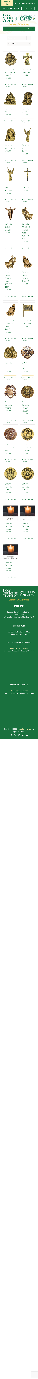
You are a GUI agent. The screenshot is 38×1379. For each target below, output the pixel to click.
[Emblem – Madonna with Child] (10, 58)
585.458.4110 (15, 648)
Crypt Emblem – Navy (9, 447)
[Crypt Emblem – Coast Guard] (27, 391)
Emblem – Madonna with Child (10, 72)
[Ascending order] (29, 38)
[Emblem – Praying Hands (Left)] (10, 310)
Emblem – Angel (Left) (26, 148)
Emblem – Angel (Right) (9, 187)
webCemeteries (25, 729)
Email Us (25, 648)
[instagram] (19, 735)
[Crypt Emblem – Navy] (10, 434)
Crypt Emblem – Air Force (26, 487)
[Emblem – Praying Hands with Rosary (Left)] (10, 261)
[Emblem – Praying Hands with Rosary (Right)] (27, 213)
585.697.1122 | (16, 691)
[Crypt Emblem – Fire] (27, 352)
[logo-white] (19, 590)
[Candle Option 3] (10, 513)
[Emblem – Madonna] (10, 134)
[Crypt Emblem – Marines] (27, 434)
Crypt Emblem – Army (9, 487)
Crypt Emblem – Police (9, 405)
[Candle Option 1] (10, 551)
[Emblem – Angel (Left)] (27, 134)
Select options (8, 85)
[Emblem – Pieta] (10, 98)
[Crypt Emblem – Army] (10, 473)
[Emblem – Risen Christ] (10, 213)
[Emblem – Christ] (27, 98)
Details (14, 84)
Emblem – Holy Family (9, 366)
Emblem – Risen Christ (9, 227)
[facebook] (11, 735)
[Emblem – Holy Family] (10, 352)
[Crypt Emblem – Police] (10, 391)
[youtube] (23, 735)
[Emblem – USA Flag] (27, 310)
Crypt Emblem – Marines (26, 447)
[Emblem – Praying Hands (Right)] (27, 261)
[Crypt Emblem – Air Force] (27, 473)
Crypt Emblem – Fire (26, 366)
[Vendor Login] (27, 735)
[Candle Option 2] (27, 513)
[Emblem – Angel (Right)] (10, 174)
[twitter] (15, 735)
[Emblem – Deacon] (27, 58)
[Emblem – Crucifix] (27, 174)
